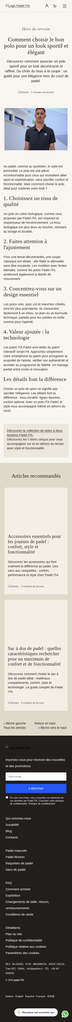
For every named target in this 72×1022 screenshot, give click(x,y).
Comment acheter (18, 889)
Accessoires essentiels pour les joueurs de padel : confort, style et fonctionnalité (34, 544)
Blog (9, 831)
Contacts (12, 837)
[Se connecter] (47, 6)
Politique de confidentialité (41, 803)
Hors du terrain (36, 28)
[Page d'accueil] (18, 6)
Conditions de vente (19, 914)
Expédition (13, 895)
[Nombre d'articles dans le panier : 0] (55, 6)
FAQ (9, 883)
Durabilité (12, 825)
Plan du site (14, 934)
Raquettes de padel (19, 863)
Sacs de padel (16, 869)
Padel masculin (16, 850)
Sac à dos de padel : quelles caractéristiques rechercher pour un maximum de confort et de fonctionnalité (34, 656)
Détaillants (13, 928)
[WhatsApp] (65, 1014)
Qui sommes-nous (18, 818)
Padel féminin (15, 857)
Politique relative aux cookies (26, 946)
